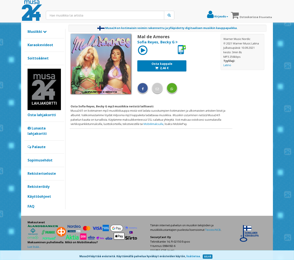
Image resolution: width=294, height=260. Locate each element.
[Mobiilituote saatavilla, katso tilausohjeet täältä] (181, 49)
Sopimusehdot (40, 160)
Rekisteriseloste (42, 173)
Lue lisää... (34, 247)
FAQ (31, 206)
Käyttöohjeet (39, 196)
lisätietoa (193, 256)
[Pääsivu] (32, 10)
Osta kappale (162, 66)
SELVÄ (207, 256)
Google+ (29, 214)
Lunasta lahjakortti (37, 131)
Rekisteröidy (39, 186)
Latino (227, 65)
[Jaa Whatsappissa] (172, 88)
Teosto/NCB (213, 230)
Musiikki (35, 31)
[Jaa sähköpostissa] (157, 88)
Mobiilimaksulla (153, 124)
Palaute (38, 146)
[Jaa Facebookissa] (142, 88)
